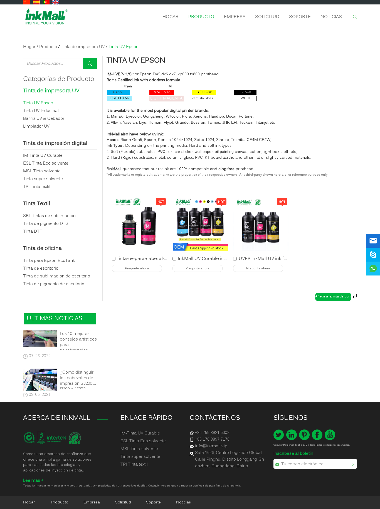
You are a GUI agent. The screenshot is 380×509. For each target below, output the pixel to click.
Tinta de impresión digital (55, 143)
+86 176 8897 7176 (212, 439)
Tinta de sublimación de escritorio (56, 276)
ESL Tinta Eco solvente (45, 163)
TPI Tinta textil (36, 187)
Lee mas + (33, 481)
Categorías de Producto (58, 79)
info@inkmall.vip (211, 446)
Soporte (300, 17)
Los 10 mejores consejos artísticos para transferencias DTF (78, 339)
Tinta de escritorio (40, 268)
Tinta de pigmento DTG (45, 224)
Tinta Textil (36, 204)
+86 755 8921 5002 (212, 433)
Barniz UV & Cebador (43, 119)
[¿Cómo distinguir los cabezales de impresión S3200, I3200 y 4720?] (40, 381)
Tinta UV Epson (136, 61)
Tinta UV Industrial (41, 111)
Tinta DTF (32, 232)
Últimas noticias (54, 318)
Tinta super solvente (43, 179)
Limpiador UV (36, 126)
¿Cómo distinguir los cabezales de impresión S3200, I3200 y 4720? (76, 378)
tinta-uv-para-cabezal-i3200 (146, 258)
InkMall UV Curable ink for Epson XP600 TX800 (227, 258)
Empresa (234, 17)
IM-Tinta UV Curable (43, 156)
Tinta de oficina (42, 248)
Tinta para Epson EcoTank (49, 261)
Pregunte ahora (137, 268)
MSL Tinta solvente (42, 171)
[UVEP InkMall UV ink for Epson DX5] (261, 223)
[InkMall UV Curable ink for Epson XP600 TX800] (200, 223)
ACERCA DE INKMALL (56, 418)
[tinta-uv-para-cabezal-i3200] (139, 223)
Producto (201, 17)
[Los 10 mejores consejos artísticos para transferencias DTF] (40, 339)
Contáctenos (215, 418)
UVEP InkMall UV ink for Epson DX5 (275, 258)
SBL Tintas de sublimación (49, 216)
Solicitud (267, 17)
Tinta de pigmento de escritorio (53, 284)
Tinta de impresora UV (83, 47)
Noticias (331, 17)
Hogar (170, 17)
